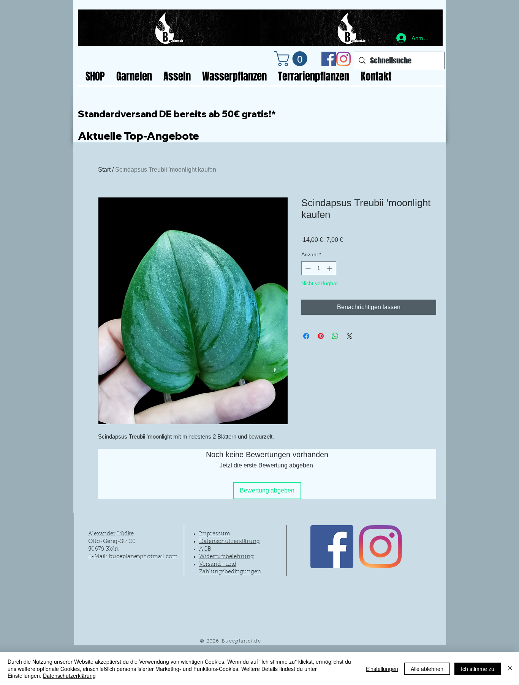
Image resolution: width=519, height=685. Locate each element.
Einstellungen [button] (382, 668)
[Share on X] (349, 336)
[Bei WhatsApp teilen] (335, 336)
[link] (292, 58)
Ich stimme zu (477, 668)
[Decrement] (307, 268)
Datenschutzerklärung (69, 675)
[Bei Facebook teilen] (306, 336)
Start (104, 169)
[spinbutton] (319, 268)
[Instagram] (343, 59)
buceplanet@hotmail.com (143, 557)
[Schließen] (509, 668)
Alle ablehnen (427, 668)
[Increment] (330, 268)
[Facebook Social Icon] (328, 59)
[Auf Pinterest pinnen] (320, 336)
